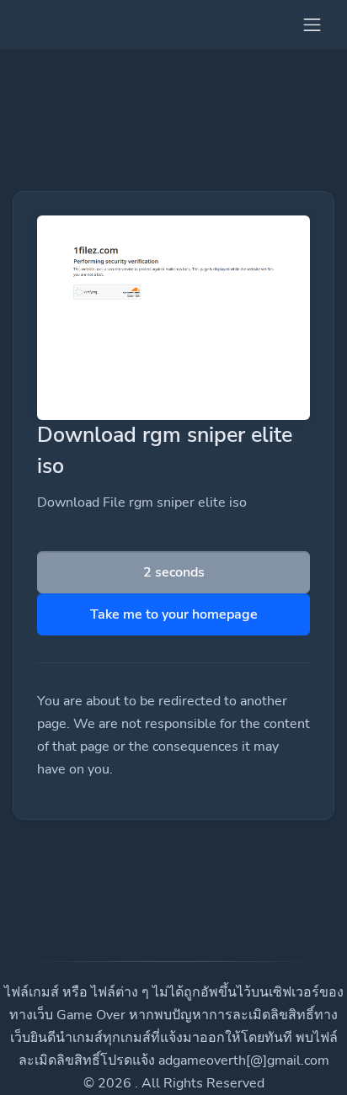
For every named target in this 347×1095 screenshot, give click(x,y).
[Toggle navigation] (312, 25)
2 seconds (174, 572)
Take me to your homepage (174, 614)
